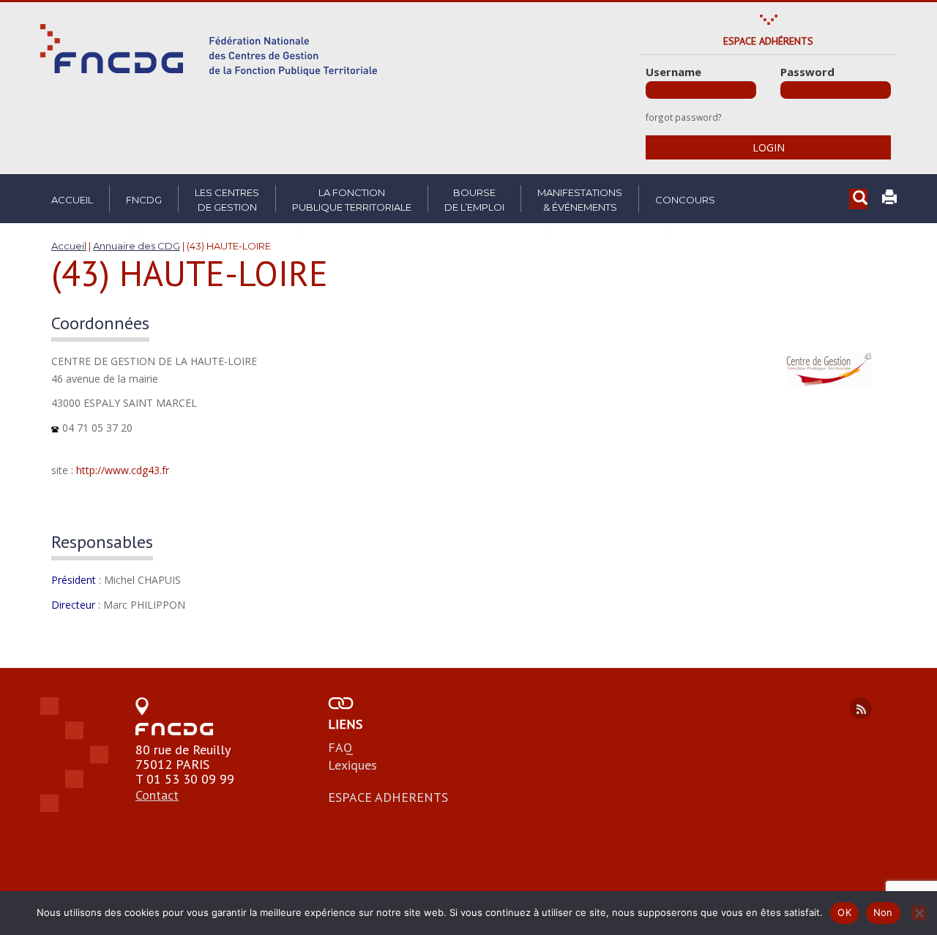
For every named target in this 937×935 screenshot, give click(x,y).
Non (883, 912)
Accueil (72, 200)
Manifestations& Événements (579, 200)
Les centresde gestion (227, 200)
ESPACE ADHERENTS (388, 797)
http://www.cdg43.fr (122, 470)
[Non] (918, 913)
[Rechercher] (858, 199)
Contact (157, 794)
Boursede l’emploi (474, 200)
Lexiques (352, 764)
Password (807, 71)
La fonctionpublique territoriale (351, 200)
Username (673, 71)
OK (844, 912)
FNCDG (144, 200)
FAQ (340, 747)
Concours (685, 200)
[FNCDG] (208, 50)
